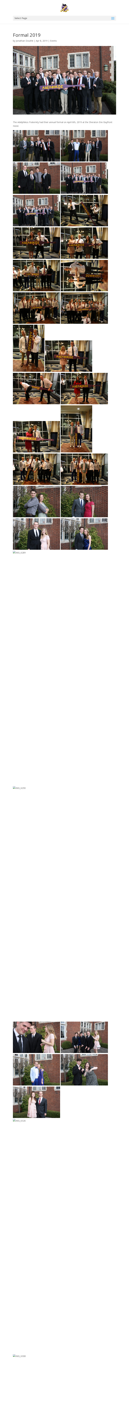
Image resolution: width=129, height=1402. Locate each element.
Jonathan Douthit (24, 40)
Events (53, 40)
